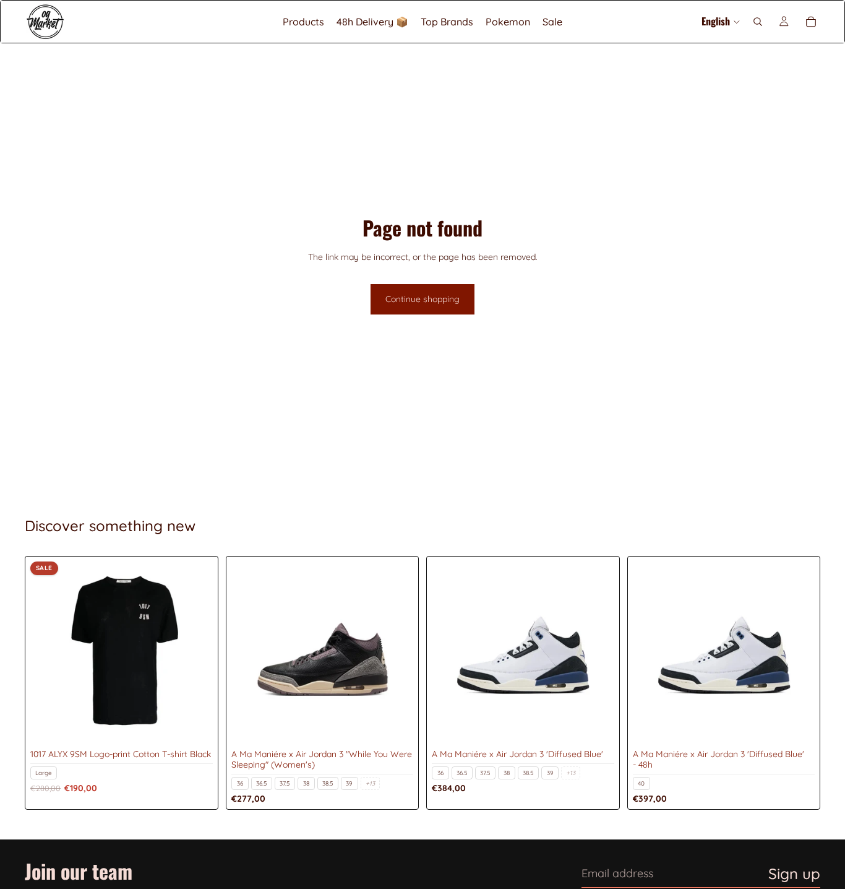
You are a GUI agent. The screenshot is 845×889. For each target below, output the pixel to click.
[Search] (757, 21)
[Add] (193, 725)
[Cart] (811, 21)
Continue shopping (422, 299)
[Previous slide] (48, 653)
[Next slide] (194, 653)
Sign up (794, 873)
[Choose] (394, 725)
